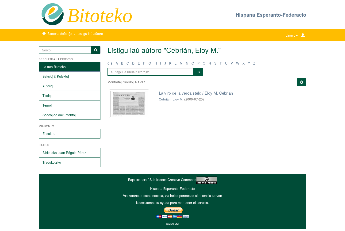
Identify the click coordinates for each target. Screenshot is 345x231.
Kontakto (172, 224)
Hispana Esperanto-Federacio (271, 14)
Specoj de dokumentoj (59, 114)
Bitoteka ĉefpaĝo (59, 33)
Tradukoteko (51, 162)
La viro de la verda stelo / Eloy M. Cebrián (196, 93)
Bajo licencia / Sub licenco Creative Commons (162, 179)
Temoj (47, 105)
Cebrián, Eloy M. (171, 99)
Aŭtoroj (47, 86)
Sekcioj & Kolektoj (55, 76)
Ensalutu (48, 133)
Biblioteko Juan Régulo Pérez (64, 152)
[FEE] (52, 14)
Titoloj (46, 95)
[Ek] (95, 50)
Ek (198, 71)
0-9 (109, 63)
